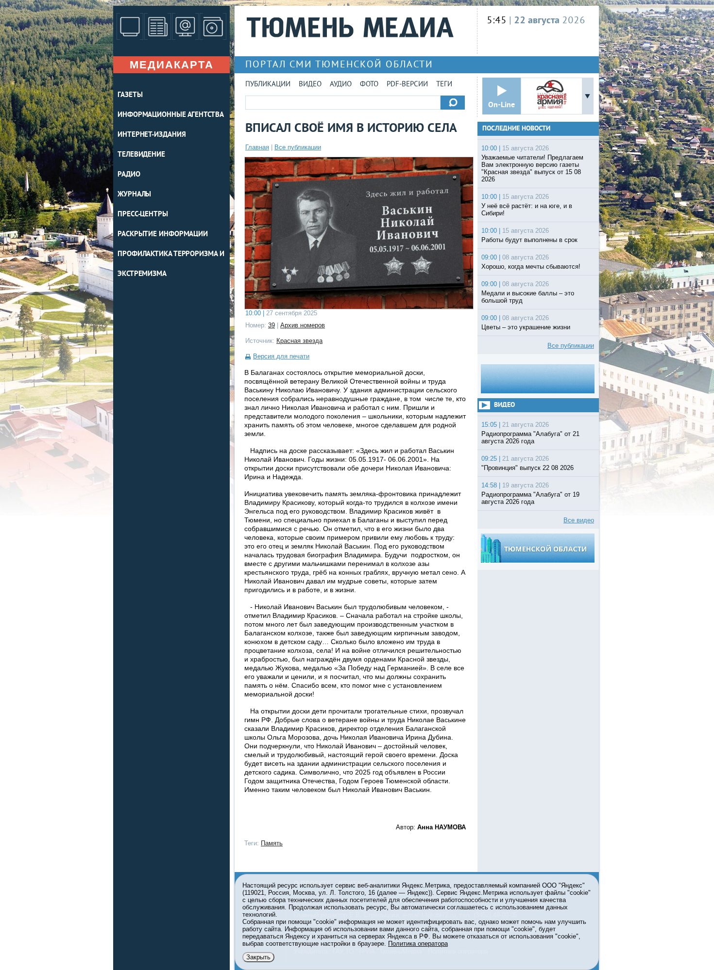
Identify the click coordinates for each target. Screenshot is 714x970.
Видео (310, 84)
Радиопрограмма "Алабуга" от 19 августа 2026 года (530, 498)
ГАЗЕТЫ (130, 95)
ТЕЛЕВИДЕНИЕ (141, 155)
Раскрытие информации (163, 234)
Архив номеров (302, 325)
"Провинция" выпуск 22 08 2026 (527, 467)
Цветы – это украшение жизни (525, 327)
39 (271, 325)
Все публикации (297, 147)
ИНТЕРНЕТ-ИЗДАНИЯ (152, 135)
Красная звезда (299, 340)
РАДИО (129, 174)
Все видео (578, 520)
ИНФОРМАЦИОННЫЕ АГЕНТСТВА (171, 115)
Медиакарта (172, 65)
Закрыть (258, 957)
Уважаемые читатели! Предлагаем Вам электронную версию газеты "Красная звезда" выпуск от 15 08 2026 (532, 168)
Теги (444, 84)
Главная (257, 147)
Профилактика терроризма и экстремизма (171, 264)
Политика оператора (418, 943)
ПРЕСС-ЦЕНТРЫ (143, 214)
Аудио (341, 84)
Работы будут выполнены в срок (529, 239)
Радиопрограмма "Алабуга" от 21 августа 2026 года (530, 437)
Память (272, 843)
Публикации (267, 84)
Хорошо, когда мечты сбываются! (530, 266)
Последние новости (516, 129)
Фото (369, 84)
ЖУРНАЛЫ (134, 194)
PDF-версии (407, 84)
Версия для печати (281, 356)
